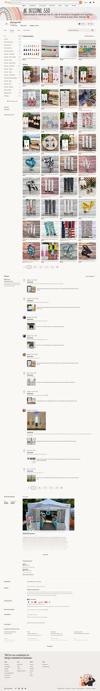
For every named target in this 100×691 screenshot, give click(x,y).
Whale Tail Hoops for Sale (9, 640)
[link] (24, 267)
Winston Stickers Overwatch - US (34, 635)
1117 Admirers (7, 109)
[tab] (12, 36)
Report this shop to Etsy (9, 114)
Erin (28, 469)
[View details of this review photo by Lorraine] (36, 421)
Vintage (60, 5)
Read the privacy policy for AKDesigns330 (36, 622)
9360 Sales (6, 107)
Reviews (12, 30)
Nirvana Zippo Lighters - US (56, 633)
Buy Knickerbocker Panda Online (81, 640)
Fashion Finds (52, 5)
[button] (81, 24)
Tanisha (28, 279)
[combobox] (45, 2)
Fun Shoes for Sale (8, 633)
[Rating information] (11, 25)
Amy (28, 450)
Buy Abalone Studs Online (9, 641)
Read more (45, 554)
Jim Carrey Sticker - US (32, 633)
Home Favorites (42, 5)
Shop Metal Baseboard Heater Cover (82, 633)
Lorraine (29, 410)
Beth (28, 373)
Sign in (85, 2)
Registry (66, 5)
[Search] (80, 2)
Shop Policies (26, 30)
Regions (93, 688)
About (18, 30)
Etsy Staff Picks (32, 5)
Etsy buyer (29, 298)
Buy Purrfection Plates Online (57, 635)
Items (5, 30)
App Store (9, 682)
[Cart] (93, 2)
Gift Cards (74, 5)
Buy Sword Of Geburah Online (33, 640)
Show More (50, 646)
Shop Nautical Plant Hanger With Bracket (59, 640)
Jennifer (29, 391)
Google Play (19, 682)
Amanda (28, 317)
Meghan (29, 354)
